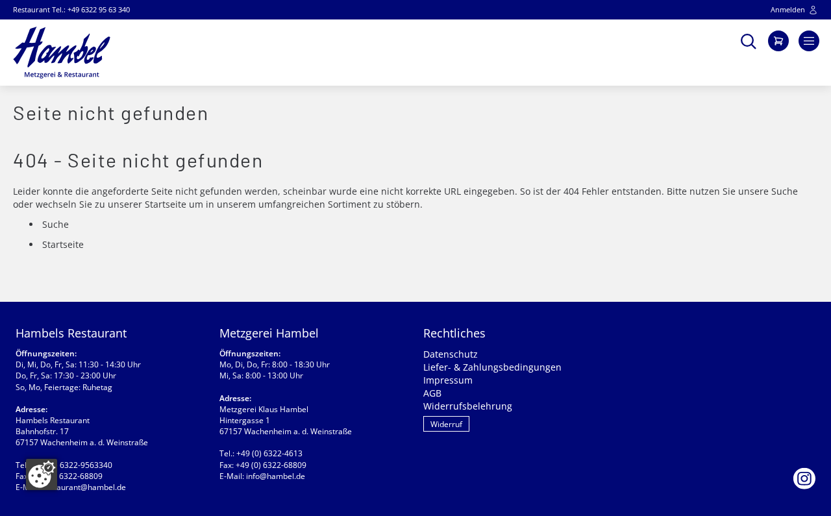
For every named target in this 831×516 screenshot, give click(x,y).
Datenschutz (450, 354)
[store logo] (61, 52)
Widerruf (446, 424)
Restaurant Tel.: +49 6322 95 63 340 (71, 9)
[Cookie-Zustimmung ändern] (41, 474)
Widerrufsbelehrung (467, 406)
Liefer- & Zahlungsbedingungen (492, 367)
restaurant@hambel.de (84, 487)
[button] (748, 40)
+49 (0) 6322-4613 (269, 453)
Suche (784, 191)
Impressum (448, 380)
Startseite (165, 204)
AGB (432, 393)
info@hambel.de (275, 476)
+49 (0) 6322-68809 (67, 476)
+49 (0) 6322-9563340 (72, 465)
